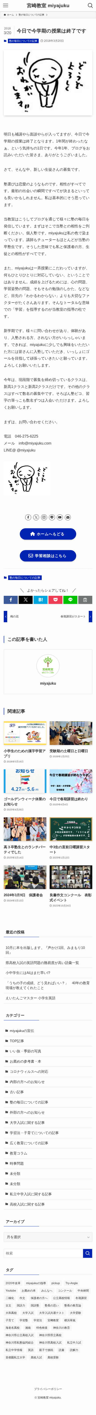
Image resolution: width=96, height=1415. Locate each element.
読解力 (74, 1350)
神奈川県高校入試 (50, 1342)
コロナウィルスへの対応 (29, 1071)
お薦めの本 (29, 1290)
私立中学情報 (14, 1350)
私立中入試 (74, 1342)
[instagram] (44, 517)
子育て (10, 1320)
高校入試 (36, 1357)
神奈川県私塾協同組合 (20, 1342)
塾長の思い (52, 1305)
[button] (11, 600)
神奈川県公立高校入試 (20, 1335)
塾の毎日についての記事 (23, 40)
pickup (55, 1283)
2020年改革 (13, 1283)
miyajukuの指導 (36, 1283)
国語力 (21, 1305)
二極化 (10, 1298)
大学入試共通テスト (51, 1313)
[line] (52, 517)
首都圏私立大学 (15, 1357)
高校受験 (53, 1357)
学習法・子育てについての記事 (34, 1133)
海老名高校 (13, 1327)
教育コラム (18, 1153)
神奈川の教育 (61, 1327)
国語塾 (35, 1305)
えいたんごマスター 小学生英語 (30, 998)
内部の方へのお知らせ (27, 1082)
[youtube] (60, 517)
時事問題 (17, 1163)
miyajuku (48, 683)
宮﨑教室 (53, 1320)
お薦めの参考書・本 (25, 1061)
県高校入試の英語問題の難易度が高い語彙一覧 (42, 963)
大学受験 (75, 1313)
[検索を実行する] (87, 1253)
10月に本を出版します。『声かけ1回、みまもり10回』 (45, 950)
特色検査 (42, 1327)
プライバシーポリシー (48, 1389)
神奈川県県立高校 (50, 1335)
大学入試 (28, 1313)
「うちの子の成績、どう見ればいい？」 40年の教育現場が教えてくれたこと (48, 985)
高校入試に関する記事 (27, 1204)
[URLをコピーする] (85, 600)
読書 (61, 1350)
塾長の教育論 (72, 1305)
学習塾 (24, 1320)
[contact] (68, 517)
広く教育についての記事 (29, 1143)
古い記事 (17, 1092)
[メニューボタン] (5, 5)
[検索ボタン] (90, 5)
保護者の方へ (39, 1298)
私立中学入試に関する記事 (31, 1194)
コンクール (65, 1290)
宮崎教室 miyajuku (48, 5)
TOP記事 (17, 1041)
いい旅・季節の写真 (25, 1051)
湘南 (28, 1327)
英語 (31, 1350)
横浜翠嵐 (69, 1320)
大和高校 (11, 1313)
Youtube (11, 1290)
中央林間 (83, 1290)
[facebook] (28, 517)
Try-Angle (71, 1283)
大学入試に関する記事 (27, 1123)
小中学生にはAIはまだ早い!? (28, 973)
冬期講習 (81, 1298)
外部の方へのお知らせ (27, 1112)
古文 (8, 1305)
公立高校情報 (61, 1298)
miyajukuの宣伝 (22, 1031)
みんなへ (46, 1290)
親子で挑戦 (46, 1350)
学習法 (38, 1320)
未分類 (15, 1174)
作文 (22, 1298)
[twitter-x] (36, 517)
